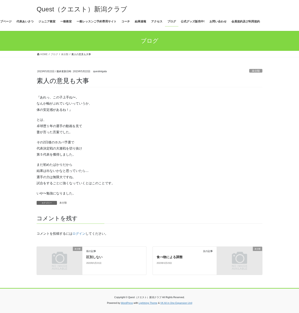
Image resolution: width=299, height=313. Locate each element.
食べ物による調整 (170, 257)
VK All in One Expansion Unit (176, 303)
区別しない (94, 257)
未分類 (256, 70)
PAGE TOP (288, 300)
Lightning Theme (148, 303)
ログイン (78, 233)
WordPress (127, 303)
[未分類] (59, 260)
